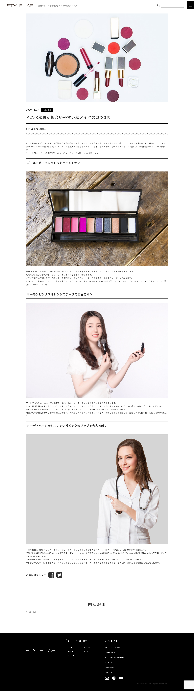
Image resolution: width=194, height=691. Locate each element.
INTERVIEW (110, 652)
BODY (87, 651)
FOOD (71, 651)
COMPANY (109, 667)
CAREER (108, 662)
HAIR (70, 647)
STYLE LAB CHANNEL (114, 657)
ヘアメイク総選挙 (113, 647)
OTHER (71, 655)
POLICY (108, 672)
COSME (87, 647)
